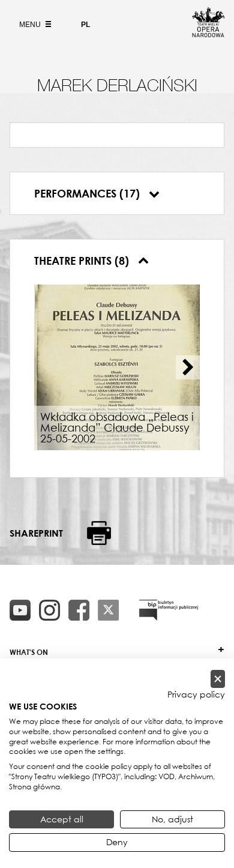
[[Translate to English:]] (168, 610)
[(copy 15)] (20, 610)
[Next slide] (188, 367)
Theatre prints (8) (83, 260)
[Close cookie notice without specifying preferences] (218, 679)
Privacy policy (196, 694)
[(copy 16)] (49, 610)
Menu (31, 24)
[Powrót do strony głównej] (208, 33)
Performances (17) (88, 193)
